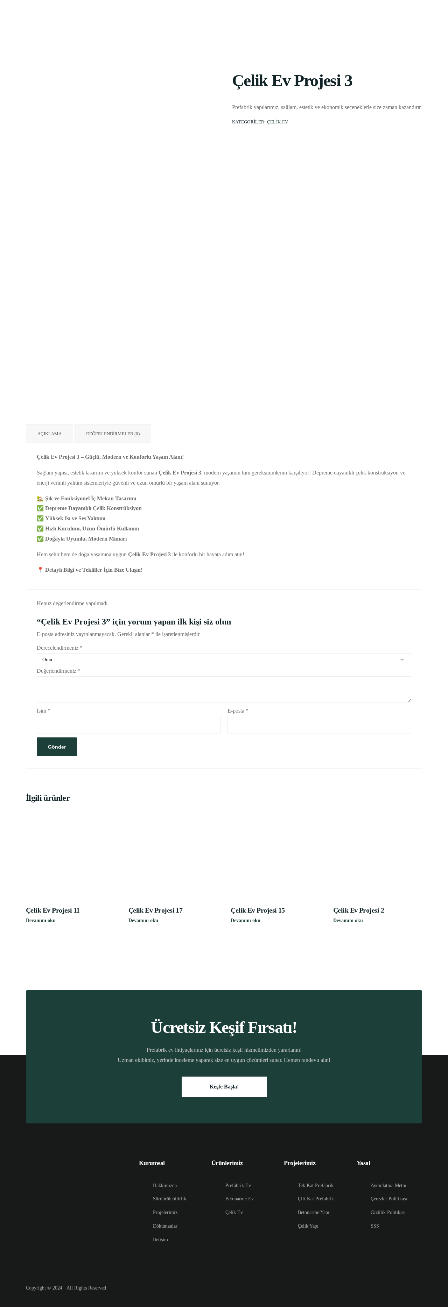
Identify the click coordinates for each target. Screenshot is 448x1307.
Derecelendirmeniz (60, 648)
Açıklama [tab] (49, 433)
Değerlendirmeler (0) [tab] (113, 433)
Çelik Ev (277, 122)
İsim (43, 711)
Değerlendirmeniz (58, 671)
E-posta (237, 711)
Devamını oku (41, 920)
